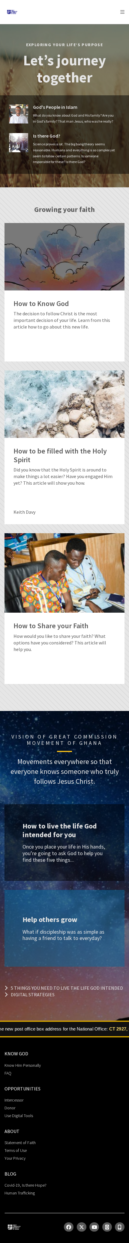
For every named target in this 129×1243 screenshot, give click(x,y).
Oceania (52, 27)
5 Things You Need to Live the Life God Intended (67, 988)
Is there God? (46, 136)
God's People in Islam (55, 107)
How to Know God (41, 303)
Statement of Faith (20, 1142)
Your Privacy (15, 1158)
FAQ (7, 1073)
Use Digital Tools (18, 1115)
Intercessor (13, 1100)
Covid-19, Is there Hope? (25, 1185)
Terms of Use (15, 1150)
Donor (9, 1108)
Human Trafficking (19, 1193)
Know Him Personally (22, 1065)
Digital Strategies (33, 995)
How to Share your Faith (51, 626)
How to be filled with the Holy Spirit (60, 455)
